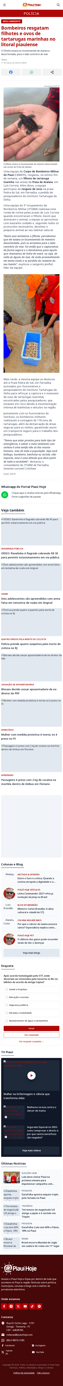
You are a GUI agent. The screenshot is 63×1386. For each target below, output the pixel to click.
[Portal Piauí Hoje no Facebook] (4, 1306)
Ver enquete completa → (31, 1041)
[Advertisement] (31, 826)
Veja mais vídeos (31, 1150)
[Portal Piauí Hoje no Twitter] (18, 1306)
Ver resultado (31, 1035)
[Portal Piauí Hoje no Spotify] (39, 1306)
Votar (31, 1028)
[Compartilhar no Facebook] (11, 72)
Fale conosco (43, 1372)
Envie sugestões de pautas (26, 496)
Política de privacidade (24, 1372)
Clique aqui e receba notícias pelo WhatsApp (36, 492)
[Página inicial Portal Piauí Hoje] (31, 5)
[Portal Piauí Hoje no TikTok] (32, 1306)
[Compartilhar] (52, 72)
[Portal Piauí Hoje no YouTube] (25, 1306)
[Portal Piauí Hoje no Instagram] (11, 1306)
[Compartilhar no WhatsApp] (31, 72)
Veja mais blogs (31, 952)
